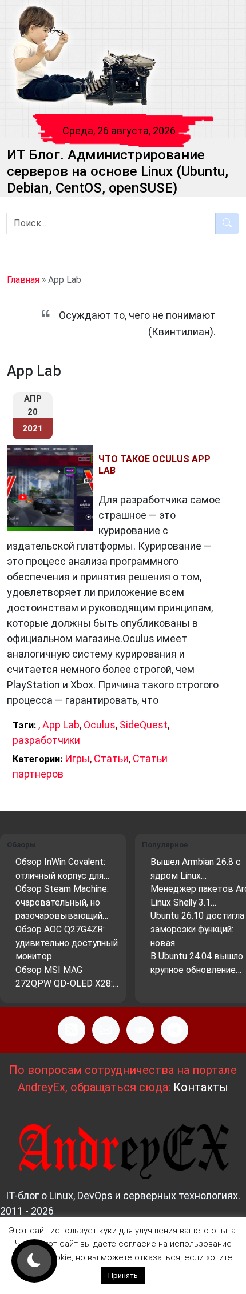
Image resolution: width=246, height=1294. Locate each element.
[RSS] (71, 1030)
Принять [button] (123, 1275)
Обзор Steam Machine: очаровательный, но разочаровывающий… (62, 902)
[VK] (140, 1030)
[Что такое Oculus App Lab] (52, 488)
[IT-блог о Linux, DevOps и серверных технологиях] (83, 56)
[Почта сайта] (106, 1030)
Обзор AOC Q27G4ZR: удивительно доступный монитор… (66, 943)
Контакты (200, 1087)
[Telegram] (174, 1030)
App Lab (61, 725)
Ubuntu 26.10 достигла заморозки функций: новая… (197, 929)
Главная (23, 279)
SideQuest (144, 725)
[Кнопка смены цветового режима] (34, 1261)
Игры (77, 758)
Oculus (100, 725)
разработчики (46, 740)
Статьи (111, 758)
